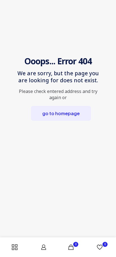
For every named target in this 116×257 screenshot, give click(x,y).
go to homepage (61, 113)
